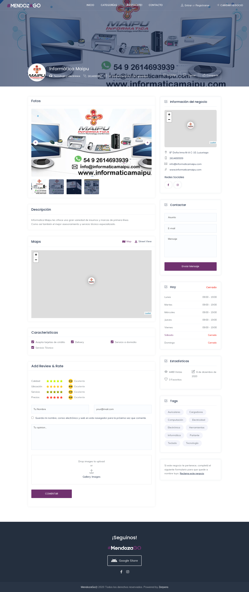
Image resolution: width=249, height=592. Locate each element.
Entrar (188, 5)
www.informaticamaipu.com (185, 169)
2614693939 (94, 76)
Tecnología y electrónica (67, 76)
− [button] (36, 260)
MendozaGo (88, 587)
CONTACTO (156, 5)
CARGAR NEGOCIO (231, 5)
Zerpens (163, 587)
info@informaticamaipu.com (186, 164)
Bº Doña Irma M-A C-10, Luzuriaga (128, 76)
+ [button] (36, 255)
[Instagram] (127, 572)
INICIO (90, 5)
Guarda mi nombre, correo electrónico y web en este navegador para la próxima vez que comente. (90, 417)
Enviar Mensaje (190, 266)
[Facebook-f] (121, 572)
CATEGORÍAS (109, 5)
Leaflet (148, 313)
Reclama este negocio (192, 473)
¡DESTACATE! (134, 5)
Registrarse (202, 5)
